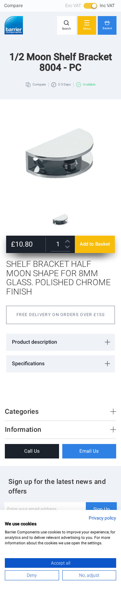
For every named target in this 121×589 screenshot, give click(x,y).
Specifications (28, 363)
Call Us (32, 451)
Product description (34, 342)
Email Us (89, 451)
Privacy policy (102, 518)
